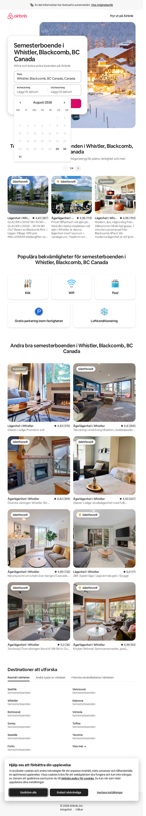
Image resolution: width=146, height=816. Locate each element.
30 (64, 149)
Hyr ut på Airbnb (121, 16)
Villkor (79, 809)
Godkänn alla (28, 792)
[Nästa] (78, 168)
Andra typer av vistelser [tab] (50, 677)
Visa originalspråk (102, 5)
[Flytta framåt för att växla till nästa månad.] (64, 102)
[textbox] (30, 91)
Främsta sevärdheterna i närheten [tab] (92, 677)
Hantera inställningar (110, 792)
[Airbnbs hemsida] (17, 16)
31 (20, 156)
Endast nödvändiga (69, 792)
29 (57, 149)
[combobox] (47, 78)
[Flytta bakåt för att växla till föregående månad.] (20, 102)
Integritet (66, 809)
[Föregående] (65, 168)
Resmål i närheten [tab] (19, 677)
